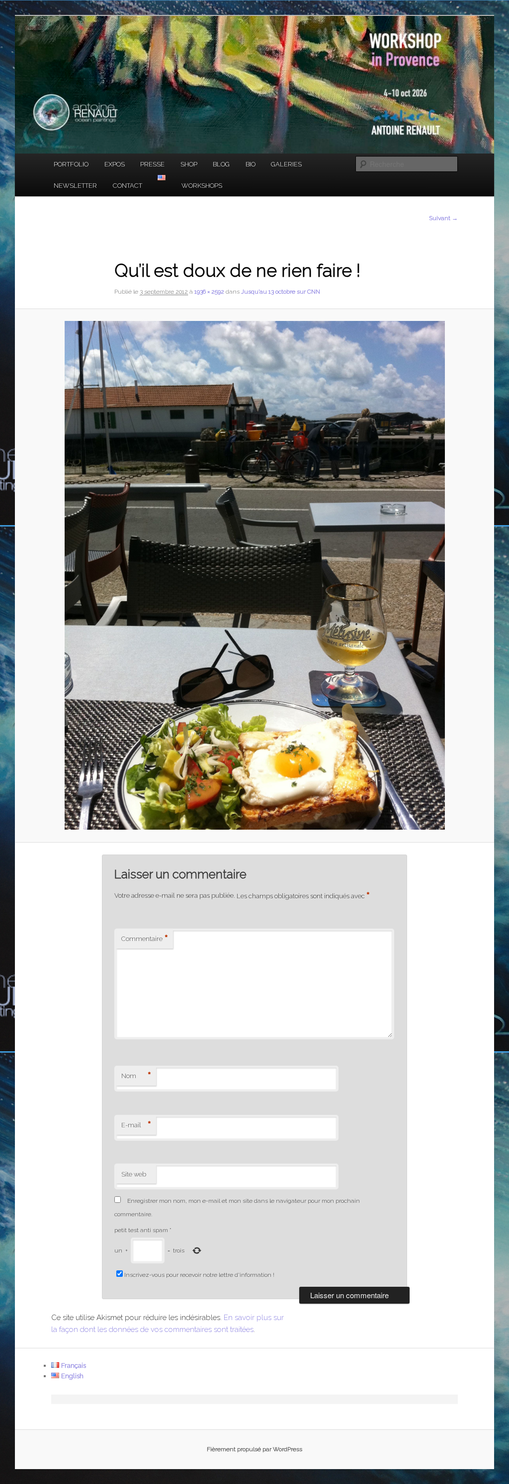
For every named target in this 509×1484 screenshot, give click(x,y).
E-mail (136, 1125)
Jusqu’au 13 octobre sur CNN (280, 291)
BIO (250, 164)
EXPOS (114, 164)
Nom (136, 1076)
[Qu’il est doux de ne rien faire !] (254, 575)
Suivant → (443, 218)
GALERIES (286, 164)
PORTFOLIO (71, 164)
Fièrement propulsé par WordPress (254, 1449)
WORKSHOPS (201, 185)
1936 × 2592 (209, 291)
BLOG (221, 164)
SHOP (188, 164)
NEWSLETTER (75, 185)
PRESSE (152, 164)
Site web (133, 1174)
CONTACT (127, 185)
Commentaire (144, 939)
